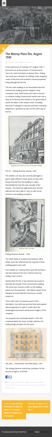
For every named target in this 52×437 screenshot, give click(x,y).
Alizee (37, 432)
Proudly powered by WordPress (14, 432)
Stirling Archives (27, 62)
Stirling (42, 385)
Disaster (30, 382)
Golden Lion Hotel (22, 385)
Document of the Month (16, 382)
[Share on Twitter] (10, 377)
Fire (13, 385)
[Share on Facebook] (6, 377)
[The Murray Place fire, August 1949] (26, 224)
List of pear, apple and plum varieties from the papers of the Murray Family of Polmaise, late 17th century (13, 409)
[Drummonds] (26, 141)
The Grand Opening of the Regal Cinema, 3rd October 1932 (38, 406)
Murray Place (34, 385)
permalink (11, 388)
